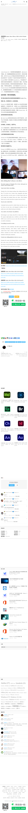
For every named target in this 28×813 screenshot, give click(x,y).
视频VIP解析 (21, 788)
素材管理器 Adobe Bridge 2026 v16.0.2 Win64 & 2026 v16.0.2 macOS (20, 416)
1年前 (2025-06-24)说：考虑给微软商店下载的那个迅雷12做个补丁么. (12, 740)
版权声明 (4, 797)
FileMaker (10, 688)
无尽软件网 (15, 794)
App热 (25, 791)
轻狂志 (12, 786)
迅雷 (18, 708)
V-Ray (12, 694)
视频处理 (23, 39)
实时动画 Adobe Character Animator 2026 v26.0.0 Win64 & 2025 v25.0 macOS (7, 430)
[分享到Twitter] (13, 338)
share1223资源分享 (11, 788)
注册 (17, 485)
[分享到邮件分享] (17, 338)
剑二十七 (10, 792)
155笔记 (23, 792)
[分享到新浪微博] (6, 338)
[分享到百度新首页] (11, 338)
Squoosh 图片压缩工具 (6, 789)
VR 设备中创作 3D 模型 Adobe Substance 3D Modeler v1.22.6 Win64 (7, 401)
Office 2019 (12, 692)
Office (4, 692)
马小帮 (17, 788)
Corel (2, 685)
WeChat (17, 694)
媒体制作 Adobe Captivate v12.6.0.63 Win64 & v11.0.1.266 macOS (7, 416)
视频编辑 (8, 708)
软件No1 (15, 786)
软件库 (13, 791)
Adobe (5, 683)
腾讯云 (24, 706)
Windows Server (23, 699)
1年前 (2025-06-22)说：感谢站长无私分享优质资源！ (9, 744)
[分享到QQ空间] (4, 338)
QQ (25, 692)
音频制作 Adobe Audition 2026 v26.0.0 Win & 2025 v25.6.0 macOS (20, 444)
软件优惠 (13, 708)
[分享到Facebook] (15, 338)
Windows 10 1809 (5, 699)
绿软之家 (9, 791)
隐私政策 (12, 797)
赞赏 (17, 296)
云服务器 (22, 701)
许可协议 (15, 797)
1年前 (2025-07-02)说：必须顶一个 (8, 728)
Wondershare (9, 701)
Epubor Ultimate (4, 688)
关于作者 (18, 796)
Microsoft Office (20, 690)
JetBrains (21, 688)
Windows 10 (16, 697)
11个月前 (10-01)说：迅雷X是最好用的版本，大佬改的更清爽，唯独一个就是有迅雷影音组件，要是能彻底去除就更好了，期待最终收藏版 (15, 724)
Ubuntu (7, 694)
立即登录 (11, 485)
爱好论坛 (24, 786)
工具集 (19, 792)
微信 (2, 703)
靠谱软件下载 (23, 789)
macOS (10, 4)
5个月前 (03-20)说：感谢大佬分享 (9, 715)
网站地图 (23, 797)
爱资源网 (5, 788)
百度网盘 (17, 706)
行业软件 (15, 39)
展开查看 (12, 289)
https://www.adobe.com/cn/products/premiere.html (16, 265)
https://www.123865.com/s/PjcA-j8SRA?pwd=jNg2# (12, 273)
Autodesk (20, 683)
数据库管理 (14, 703)
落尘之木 (14, 1)
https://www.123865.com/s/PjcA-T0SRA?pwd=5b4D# (12, 282)
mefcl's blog (17, 791)
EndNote (13, 685)
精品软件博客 (9, 794)
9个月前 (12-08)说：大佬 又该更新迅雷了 (9, 719)
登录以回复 (17, 496)
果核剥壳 (8, 786)
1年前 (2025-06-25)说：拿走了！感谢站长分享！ (9, 736)
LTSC (2, 690)
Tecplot (3, 694)
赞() (12, 296)
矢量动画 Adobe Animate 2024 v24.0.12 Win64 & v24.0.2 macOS (7, 444)
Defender (7, 685)
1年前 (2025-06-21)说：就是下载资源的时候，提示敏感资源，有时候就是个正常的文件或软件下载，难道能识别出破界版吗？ (15, 753)
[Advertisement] (14, 20)
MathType (7, 690)
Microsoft (13, 690)
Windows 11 (14, 699)
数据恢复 (20, 703)
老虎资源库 (15, 792)
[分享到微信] (2, 338)
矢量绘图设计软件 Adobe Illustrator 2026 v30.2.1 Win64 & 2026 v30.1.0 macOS (6, 355)
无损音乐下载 (4, 791)
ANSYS (13, 683)
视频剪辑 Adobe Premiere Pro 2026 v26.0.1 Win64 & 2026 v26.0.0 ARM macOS (21, 355)
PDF (17, 692)
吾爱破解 (19, 786)
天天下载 (19, 794)
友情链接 (19, 797)
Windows (12, 39)
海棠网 (21, 791)
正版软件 (3, 706)
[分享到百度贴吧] (9, 338)
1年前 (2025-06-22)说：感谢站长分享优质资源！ (9, 748)
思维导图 (7, 703)
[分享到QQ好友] (7, 338)
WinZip (3, 701)
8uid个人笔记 (6, 792)
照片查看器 (9, 706)
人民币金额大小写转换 (15, 789)
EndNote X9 (20, 685)
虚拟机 (3, 708)
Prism (21, 692)
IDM (14, 688)
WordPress (16, 701)
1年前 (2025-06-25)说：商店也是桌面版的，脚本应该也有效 (10, 732)
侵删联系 (8, 797)
